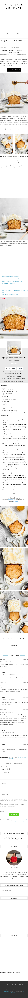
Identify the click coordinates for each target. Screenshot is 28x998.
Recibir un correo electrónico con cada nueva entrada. (11, 810)
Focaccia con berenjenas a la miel (10, 285)
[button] (11, 363)
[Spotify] (21, 41)
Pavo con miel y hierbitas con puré (11, 276)
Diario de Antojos (17, 45)
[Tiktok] (23, 41)
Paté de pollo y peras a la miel (10, 294)
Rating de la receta (6, 767)
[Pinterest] (18, 41)
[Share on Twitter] (20, 638)
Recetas (8, 45)
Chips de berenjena (7, 288)
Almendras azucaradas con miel (10, 279)
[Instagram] (16, 41)
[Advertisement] (14, 21)
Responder (25, 659)
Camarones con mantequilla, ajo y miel (12, 281)
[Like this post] (17, 638)
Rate (20, 368)
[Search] (26, 41)
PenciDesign (6, 991)
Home (1, 45)
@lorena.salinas (11, 499)
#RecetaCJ (15, 501)
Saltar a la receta (15, 69)
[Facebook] (14, 41)
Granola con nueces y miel (8, 283)
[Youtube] (20, 41)
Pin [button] (14, 368)
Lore (3, 672)
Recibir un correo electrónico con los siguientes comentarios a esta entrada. (12, 805)
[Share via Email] (23, 638)
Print (8, 368)
